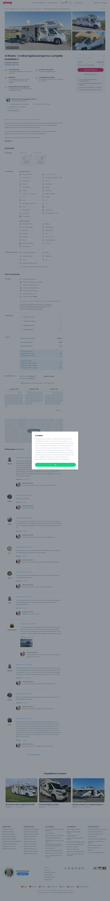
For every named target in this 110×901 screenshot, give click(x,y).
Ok (55, 465)
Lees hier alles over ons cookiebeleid (58, 459)
